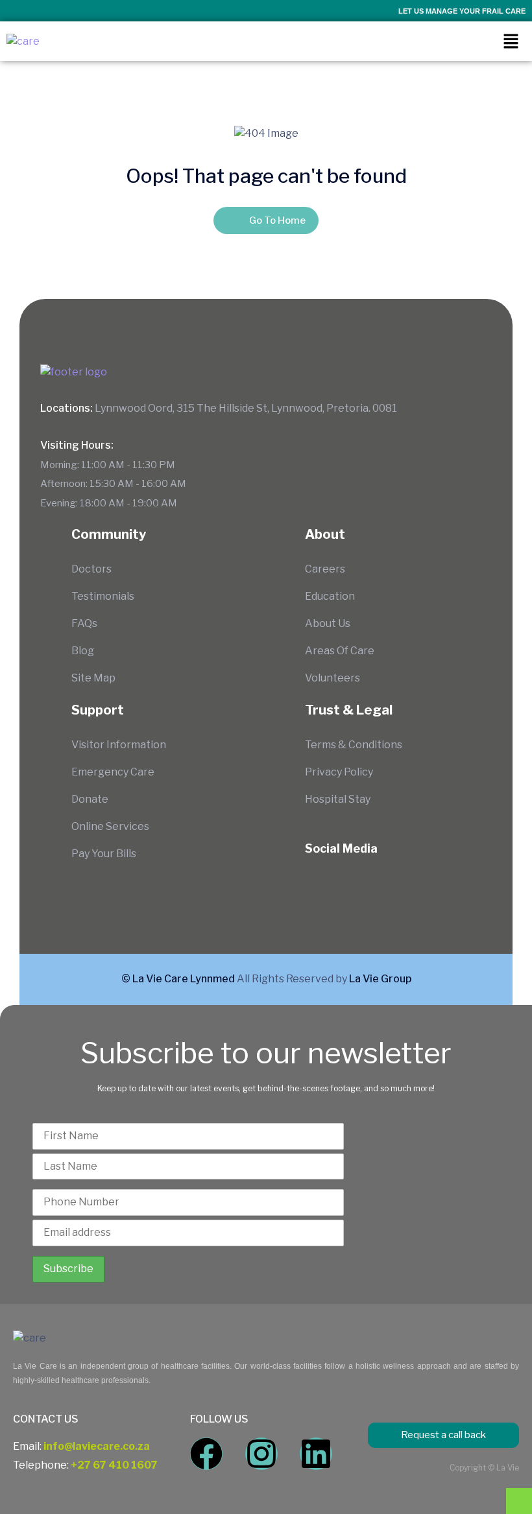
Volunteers (332, 678)
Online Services (110, 826)
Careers (325, 569)
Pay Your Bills (103, 853)
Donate (89, 799)
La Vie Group (380, 979)
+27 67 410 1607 (114, 1465)
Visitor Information (118, 745)
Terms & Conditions (353, 745)
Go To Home (277, 220)
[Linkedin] (316, 1453)
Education (330, 596)
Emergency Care (112, 772)
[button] (511, 41)
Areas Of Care (339, 651)
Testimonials (102, 596)
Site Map (93, 678)
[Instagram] (261, 1453)
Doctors (91, 569)
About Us (327, 623)
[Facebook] (206, 1453)
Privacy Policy (339, 772)
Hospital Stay (337, 799)
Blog (82, 651)
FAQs (84, 623)
